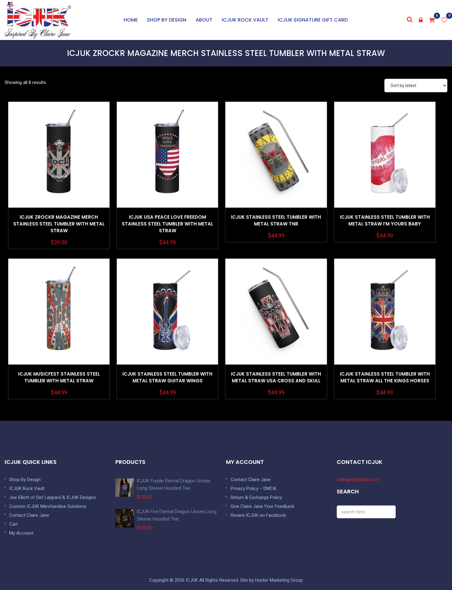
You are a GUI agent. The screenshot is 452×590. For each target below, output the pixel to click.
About (204, 19)
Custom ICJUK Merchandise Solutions (47, 506)
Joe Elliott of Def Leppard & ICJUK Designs (52, 497)
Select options (59, 170)
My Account (21, 533)
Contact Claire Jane (29, 515)
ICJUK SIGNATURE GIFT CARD (313, 19)
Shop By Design (25, 479)
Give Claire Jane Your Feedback (262, 506)
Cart (13, 524)
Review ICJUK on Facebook (258, 515)
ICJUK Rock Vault (245, 19)
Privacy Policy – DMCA (253, 488)
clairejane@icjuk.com (358, 479)
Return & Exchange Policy (256, 497)
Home (131, 19)
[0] (432, 20)
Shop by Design (166, 19)
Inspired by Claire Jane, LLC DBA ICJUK (38, 20)
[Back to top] (433, 571)
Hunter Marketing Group (279, 580)
